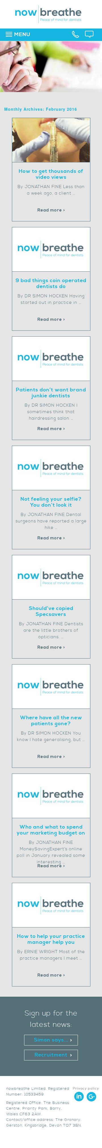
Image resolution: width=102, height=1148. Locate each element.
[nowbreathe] (51, 20)
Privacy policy (86, 1088)
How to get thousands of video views (51, 174)
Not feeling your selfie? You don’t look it (51, 502)
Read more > (51, 210)
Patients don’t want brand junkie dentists (51, 393)
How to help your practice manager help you (51, 939)
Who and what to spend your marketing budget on (51, 830)
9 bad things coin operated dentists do (51, 283)
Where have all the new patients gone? (51, 720)
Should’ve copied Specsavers (51, 611)
